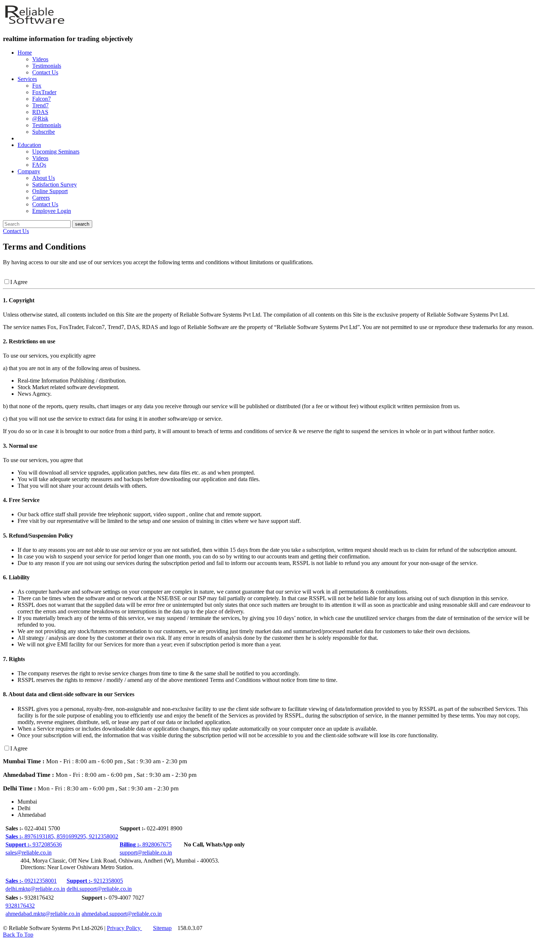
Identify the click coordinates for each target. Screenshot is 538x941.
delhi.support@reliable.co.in (99, 889)
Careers (41, 198)
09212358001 (31, 881)
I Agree (18, 282)
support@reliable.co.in (146, 852)
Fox (36, 85)
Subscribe (43, 132)
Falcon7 (41, 99)
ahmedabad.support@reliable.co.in (122, 914)
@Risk (40, 118)
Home (25, 52)
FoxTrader (44, 92)
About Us (43, 178)
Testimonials (46, 66)
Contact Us (45, 72)
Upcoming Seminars (55, 151)
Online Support (50, 191)
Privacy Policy (124, 928)
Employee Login (51, 211)
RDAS (40, 112)
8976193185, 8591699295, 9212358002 (61, 836)
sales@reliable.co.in (28, 852)
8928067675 (146, 844)
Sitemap (162, 928)
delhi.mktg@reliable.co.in (35, 889)
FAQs (39, 165)
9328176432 (20, 906)
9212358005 (95, 881)
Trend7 (40, 105)
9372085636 (33, 844)
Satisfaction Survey (54, 184)
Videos (40, 59)
